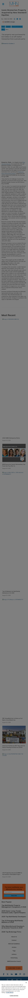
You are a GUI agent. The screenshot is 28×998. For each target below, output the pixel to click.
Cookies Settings (14, 995)
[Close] (26, 982)
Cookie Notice (9, 992)
